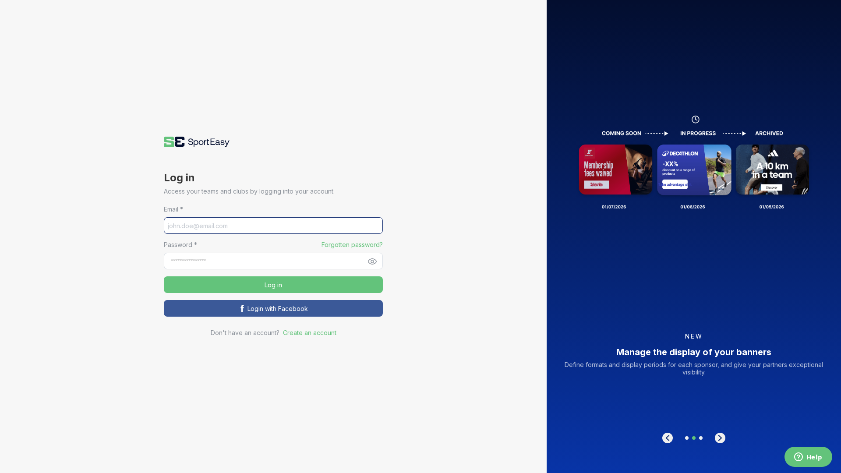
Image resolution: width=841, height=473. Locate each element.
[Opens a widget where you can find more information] (808, 458)
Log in (273, 285)
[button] (197, 142)
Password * (180, 244)
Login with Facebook (277, 308)
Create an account (309, 332)
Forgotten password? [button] (352, 244)
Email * (173, 209)
